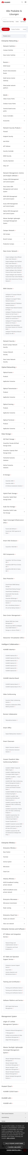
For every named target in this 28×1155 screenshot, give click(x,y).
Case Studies (23, 21)
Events (17, 21)
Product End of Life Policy (8, 21)
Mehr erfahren (11, 1138)
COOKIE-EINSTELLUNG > (14, 1150)
